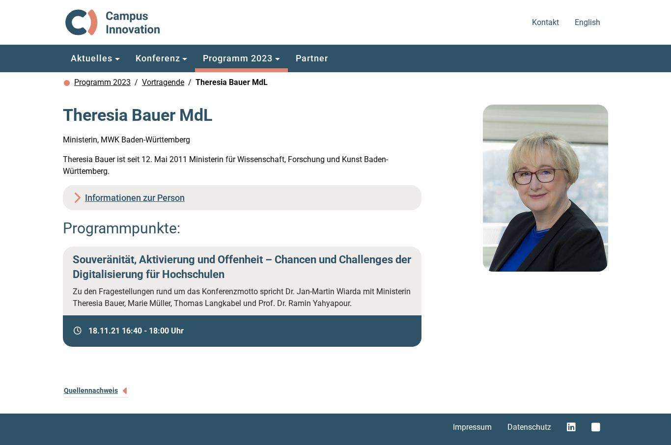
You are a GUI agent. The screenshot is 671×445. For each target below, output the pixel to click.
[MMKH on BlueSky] (596, 427)
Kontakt (546, 22)
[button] (95, 58)
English (588, 22)
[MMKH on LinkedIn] (571, 427)
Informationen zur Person (135, 198)
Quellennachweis (91, 390)
